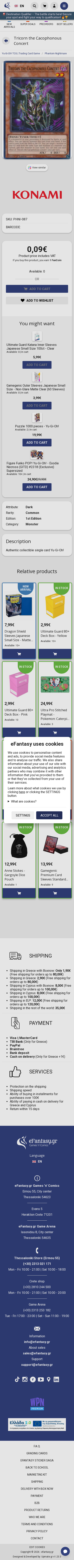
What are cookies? (24, 801)
